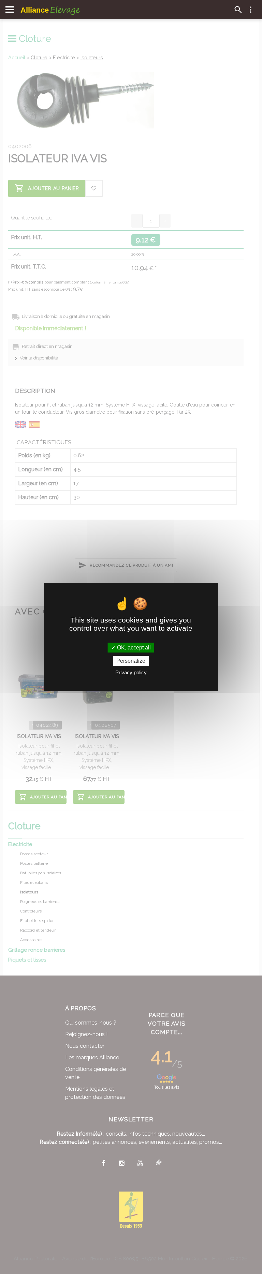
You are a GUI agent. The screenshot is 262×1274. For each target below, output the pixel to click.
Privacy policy (131, 672)
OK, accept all (133, 647)
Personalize (130, 661)
